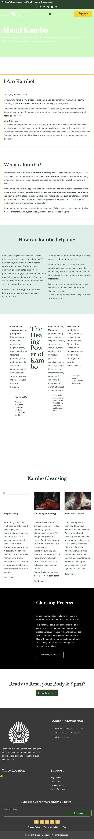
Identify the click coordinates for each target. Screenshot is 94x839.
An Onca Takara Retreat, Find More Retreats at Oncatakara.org (28, 2)
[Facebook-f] (36, 822)
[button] (56, 7)
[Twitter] (42, 822)
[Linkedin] (52, 7)
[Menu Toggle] (50, 14)
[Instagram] (48, 7)
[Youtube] (52, 822)
